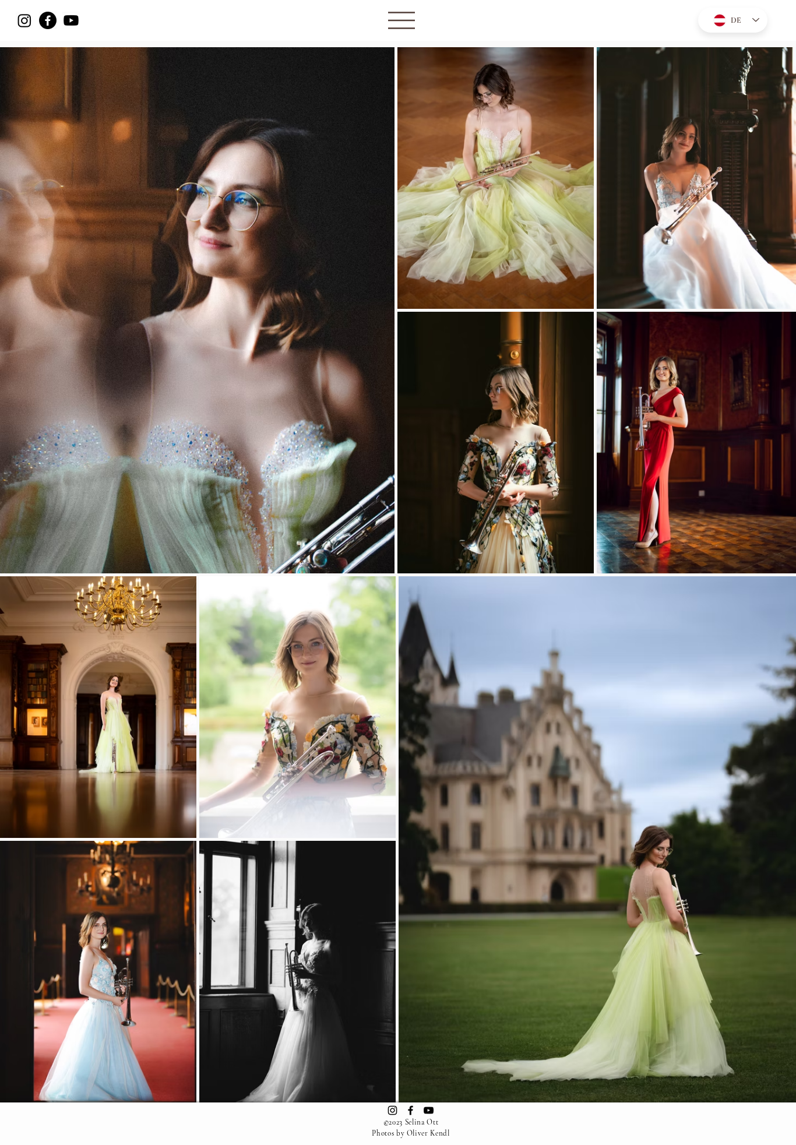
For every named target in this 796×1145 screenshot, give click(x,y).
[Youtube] (71, 20)
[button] (401, 20)
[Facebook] (48, 20)
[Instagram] (24, 20)
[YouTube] (428, 1110)
